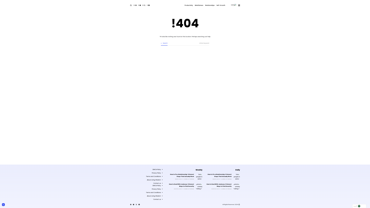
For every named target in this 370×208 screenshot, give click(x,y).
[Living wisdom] (232, 5)
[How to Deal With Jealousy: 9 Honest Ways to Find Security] (236, 186)
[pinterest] (130, 204)
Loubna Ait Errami (226, 179)
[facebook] (139, 204)
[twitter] (136, 204)
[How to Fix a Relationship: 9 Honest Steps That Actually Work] (236, 176)
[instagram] (133, 204)
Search (165, 43)
